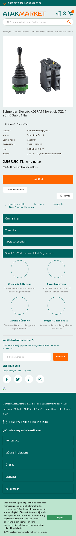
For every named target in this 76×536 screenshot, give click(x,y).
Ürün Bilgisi (12, 218)
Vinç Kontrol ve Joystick (38, 130)
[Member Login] (64, 13)
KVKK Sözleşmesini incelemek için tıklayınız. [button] (25, 531)
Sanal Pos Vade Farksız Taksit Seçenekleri (29, 253)
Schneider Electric (36, 135)
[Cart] (70, 13)
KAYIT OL (60, 356)
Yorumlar (10, 230)
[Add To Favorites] (15, 190)
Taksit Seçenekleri (15, 241)
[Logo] (28, 14)
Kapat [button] (60, 517)
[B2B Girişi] (58, 13)
